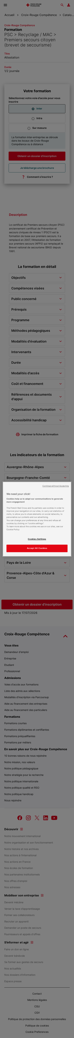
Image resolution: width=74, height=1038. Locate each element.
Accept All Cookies (37, 548)
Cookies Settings (37, 539)
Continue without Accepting (55, 486)
